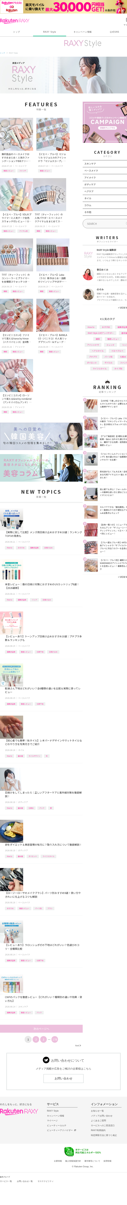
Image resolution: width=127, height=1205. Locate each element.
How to (9, 547)
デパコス (108, 362)
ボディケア (23, 802)
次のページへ (41, 1029)
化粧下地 (40, 652)
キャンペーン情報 (83, 32)
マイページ (52, 1120)
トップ (16, 32)
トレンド (110, 344)
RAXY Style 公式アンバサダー (101, 333)
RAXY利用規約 (98, 1130)
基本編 (20, 756)
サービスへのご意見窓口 (103, 1125)
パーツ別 (38, 908)
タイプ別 (118, 368)
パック (41, 808)
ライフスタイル (48, 856)
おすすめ (21, 547)
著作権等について (92, 1161)
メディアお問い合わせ (101, 1116)
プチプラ (93, 356)
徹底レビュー (9, 170)
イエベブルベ (117, 350)
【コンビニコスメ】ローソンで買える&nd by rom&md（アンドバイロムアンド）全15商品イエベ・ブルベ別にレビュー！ (16, 399)
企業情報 (58, 1161)
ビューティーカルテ (56, 1125)
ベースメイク (21, 165)
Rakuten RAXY (14, 21)
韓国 (38, 231)
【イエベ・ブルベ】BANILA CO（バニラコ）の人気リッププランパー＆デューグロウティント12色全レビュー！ (52, 338)
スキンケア (23, 1006)
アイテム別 (23, 231)
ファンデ (22, 170)
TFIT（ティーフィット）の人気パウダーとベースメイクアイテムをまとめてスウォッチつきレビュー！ (49, 218)
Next (78, 1045)
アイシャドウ (93, 344)
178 (55, 1039)
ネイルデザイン (34, 756)
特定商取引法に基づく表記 (104, 1135)
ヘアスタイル (98, 350)
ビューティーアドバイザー (60, 1130)
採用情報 (107, 1161)
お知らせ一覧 (97, 1111)
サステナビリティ (46, 1181)
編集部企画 (34, 547)
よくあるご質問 (98, 1120)
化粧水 (31, 808)
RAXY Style (49, 32)
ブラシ (49, 908)
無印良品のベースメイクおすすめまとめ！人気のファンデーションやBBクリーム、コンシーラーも (15, 157)
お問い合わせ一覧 (25, 1181)
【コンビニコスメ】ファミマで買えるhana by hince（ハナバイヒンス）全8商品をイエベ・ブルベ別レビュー (16, 338)
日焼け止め (48, 547)
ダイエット (33, 856)
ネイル (21, 750)
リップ (34, 599)
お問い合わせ (63, 1078)
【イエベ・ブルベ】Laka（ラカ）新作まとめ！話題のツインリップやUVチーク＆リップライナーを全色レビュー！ (52, 278)
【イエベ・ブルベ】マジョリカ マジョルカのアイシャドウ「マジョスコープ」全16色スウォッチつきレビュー (52, 157)
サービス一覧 (6, 1181)
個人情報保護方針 (73, 1161)
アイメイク (20, 346)
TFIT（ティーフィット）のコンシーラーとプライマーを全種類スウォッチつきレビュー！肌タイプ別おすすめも (16, 278)
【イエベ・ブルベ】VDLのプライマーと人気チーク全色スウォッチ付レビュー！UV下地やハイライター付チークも (16, 218)
